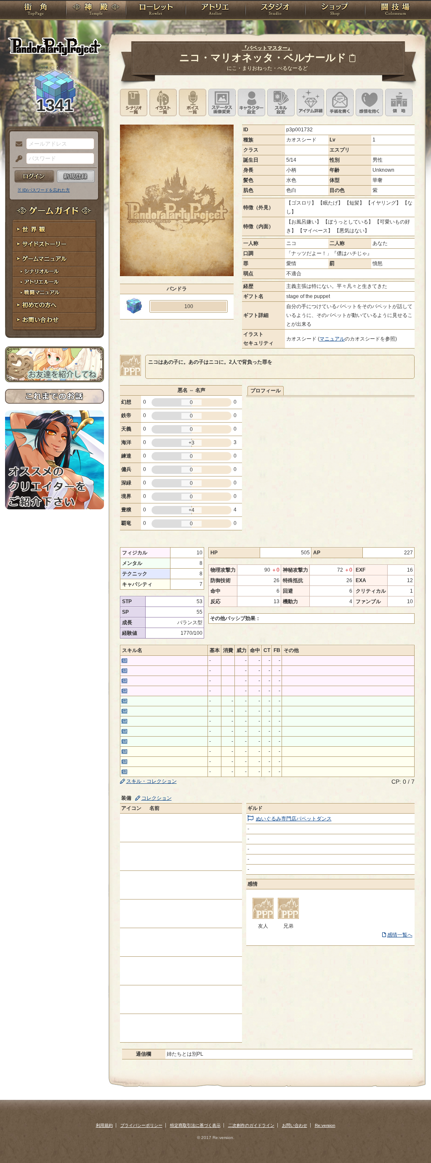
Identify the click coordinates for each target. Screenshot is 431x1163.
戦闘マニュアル (54, 292)
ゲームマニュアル (54, 259)
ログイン (34, 176)
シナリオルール (54, 271)
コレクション (156, 798)
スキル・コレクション (151, 781)
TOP (35, 10)
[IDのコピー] (352, 58)
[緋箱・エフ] (263, 917)
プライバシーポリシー (141, 1125)
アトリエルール (54, 282)
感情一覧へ (399, 935)
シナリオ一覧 (133, 102)
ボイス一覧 (192, 102)
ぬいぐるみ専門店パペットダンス (294, 819)
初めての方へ (54, 305)
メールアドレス (16, 144)
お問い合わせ (54, 320)
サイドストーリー (54, 244)
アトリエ (215, 10)
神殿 (96, 10)
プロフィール (265, 391)
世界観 (54, 229)
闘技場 (395, 10)
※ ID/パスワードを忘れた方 (44, 190)
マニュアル (332, 339)
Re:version (325, 1125)
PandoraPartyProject (54, 46)
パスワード (16, 159)
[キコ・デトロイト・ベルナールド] (288, 917)
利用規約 (104, 1125)
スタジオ (275, 10)
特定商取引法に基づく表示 (195, 1125)
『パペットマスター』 (267, 48)
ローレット (156, 10)
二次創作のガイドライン (251, 1125)
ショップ (335, 10)
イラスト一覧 (163, 102)
